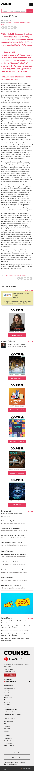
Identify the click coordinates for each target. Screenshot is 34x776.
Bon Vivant (11, 22)
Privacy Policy (8, 743)
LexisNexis (7, 726)
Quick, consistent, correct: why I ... (12, 513)
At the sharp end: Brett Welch (11, 562)
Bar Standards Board (9, 712)
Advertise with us (17, 758)
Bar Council (7, 704)
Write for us (7, 702)
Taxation (6, 731)
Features (6, 695)
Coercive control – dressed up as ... (12, 585)
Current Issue (7, 693)
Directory (6, 690)
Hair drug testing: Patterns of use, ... (12, 521)
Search (30, 11)
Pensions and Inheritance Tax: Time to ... (14, 535)
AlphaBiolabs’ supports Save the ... (12, 542)
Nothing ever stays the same (16, 344)
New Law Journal (8, 721)
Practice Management (11, 275)
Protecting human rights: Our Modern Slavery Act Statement (14, 763)
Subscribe (17, 753)
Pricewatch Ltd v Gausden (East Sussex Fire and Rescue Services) (15, 622)
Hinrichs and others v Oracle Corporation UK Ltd (15, 631)
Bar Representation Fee (10, 709)
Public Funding (22, 275)
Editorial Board (8, 697)
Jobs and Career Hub (9, 688)
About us (6, 700)
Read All (30, 342)
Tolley (5, 724)
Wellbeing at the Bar (9, 707)
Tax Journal (7, 728)
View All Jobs (29, 290)
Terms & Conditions (9, 745)
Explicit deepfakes (7, 577)
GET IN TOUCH (10, 675)
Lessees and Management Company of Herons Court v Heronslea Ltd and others (16, 627)
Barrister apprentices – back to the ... (13, 570)
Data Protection (8, 741)
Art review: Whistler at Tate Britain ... (13, 554)
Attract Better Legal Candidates (12, 714)
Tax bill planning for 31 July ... (10, 528)
